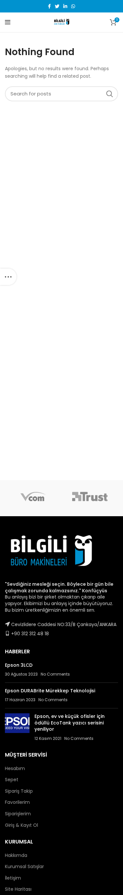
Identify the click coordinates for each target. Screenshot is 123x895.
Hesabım (15, 768)
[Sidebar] (8, 277)
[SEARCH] (109, 93)
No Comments (55, 674)
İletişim (13, 878)
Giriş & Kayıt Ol (21, 825)
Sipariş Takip (19, 791)
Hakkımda (16, 855)
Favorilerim (17, 802)
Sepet (11, 779)
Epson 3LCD (18, 665)
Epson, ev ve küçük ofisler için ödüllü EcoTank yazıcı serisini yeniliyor (69, 722)
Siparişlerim (18, 813)
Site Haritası (18, 889)
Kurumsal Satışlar (24, 866)
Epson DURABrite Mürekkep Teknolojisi (50, 690)
